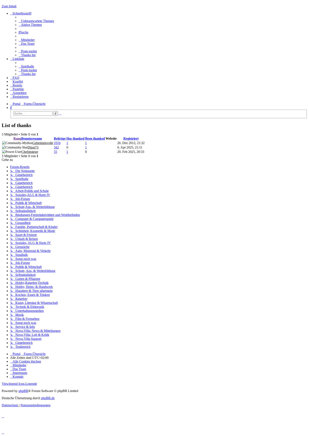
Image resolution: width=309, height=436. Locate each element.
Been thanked (95, 138)
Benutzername (31, 138)
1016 (57, 143)
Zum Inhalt (9, 6)
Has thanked (75, 138)
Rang (17, 138)
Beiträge (60, 138)
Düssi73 (33, 147)
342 (56, 147)
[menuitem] (36, 21)
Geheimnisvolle (42, 143)
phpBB (23, 391)
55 (55, 152)
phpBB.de (48, 398)
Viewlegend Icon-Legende (19, 384)
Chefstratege (29, 152)
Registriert (131, 138)
